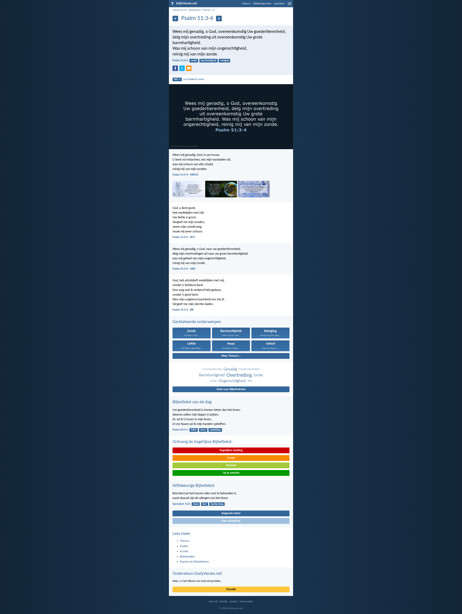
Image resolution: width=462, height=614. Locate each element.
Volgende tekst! (231, 513)
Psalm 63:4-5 (180, 429)
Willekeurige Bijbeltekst (193, 486)
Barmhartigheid (212, 375)
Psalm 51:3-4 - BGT (184, 237)
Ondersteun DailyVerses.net (197, 574)
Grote (258, 375)
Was (250, 381)
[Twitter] (182, 69)
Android (231, 465)
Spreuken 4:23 (181, 504)
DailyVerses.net (180, 10)
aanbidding (215, 430)
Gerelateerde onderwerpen (197, 322)
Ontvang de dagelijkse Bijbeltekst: (202, 442)
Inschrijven (279, 3)
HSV (176, 79)
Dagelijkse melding (231, 450)
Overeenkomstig (212, 369)
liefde (194, 430)
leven (203, 430)
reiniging (224, 60)
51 (213, 10)
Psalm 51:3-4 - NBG (184, 268)
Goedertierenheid (249, 369)
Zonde (213, 381)
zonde (194, 60)
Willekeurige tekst (262, 3)
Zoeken (184, 546)
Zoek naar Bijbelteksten (231, 389)
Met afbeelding (231, 521)
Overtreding (239, 375)
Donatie (231, 589)
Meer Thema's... (231, 355)
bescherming (217, 504)
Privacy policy (246, 601)
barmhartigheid (208, 60)
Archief (184, 551)
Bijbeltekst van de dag (192, 402)
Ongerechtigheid (232, 381)
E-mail (231, 458)
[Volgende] (219, 18)
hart (204, 504)
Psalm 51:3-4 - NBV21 (185, 174)
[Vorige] (175, 18)
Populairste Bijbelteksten (194, 561)
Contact (233, 601)
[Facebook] (176, 69)
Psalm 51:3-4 (180, 60)
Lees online (193, 79)
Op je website (231, 473)
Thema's (246, 3)
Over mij (213, 601)
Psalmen (207, 10)
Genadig (230, 369)
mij (180, 581)
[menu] (289, 5)
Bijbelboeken (195, 10)
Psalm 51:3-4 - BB (183, 309)
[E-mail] (189, 69)
